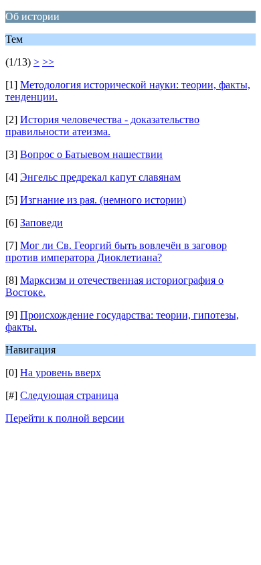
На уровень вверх (60, 372)
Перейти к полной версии (64, 418)
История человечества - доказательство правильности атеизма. (102, 125)
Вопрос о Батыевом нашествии (91, 154)
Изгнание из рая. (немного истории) (103, 200)
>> (48, 62)
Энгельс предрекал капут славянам (100, 177)
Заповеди (41, 222)
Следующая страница (69, 395)
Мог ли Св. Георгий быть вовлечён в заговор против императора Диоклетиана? (116, 251)
